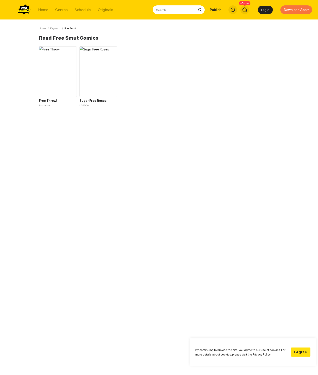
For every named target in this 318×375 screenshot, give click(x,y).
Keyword (55, 28)
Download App (295, 10)
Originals (105, 10)
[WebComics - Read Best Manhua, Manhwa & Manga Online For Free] (24, 10)
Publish (215, 9)
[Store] (244, 9)
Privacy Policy (262, 354)
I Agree (300, 352)
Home (43, 10)
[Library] (232, 9)
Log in (265, 10)
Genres (61, 10)
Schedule (83, 10)
